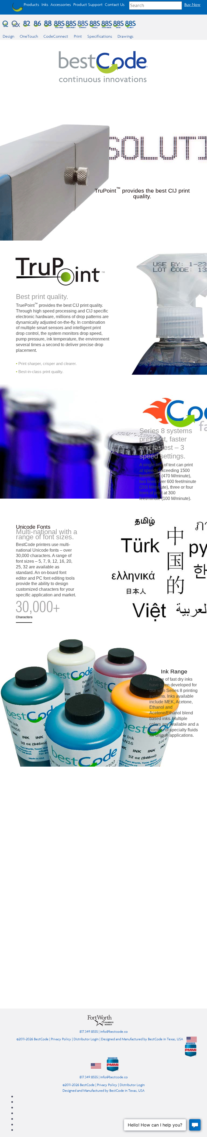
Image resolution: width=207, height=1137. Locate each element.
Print (78, 36)
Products (31, 4)
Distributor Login (86, 1039)
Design (8, 36)
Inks (45, 4)
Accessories (60, 4)
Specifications (99, 36)
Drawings (125, 36)
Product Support (88, 4)
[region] (103, 894)
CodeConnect (55, 36)
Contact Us (115, 4)
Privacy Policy (61, 1039)
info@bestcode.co (114, 1031)
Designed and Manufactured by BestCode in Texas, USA (142, 1039)
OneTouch (29, 36)
